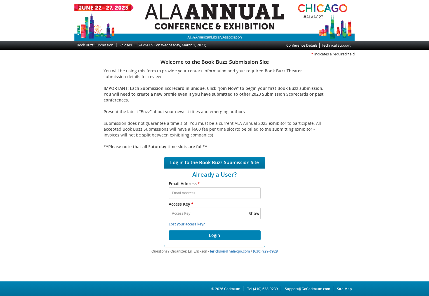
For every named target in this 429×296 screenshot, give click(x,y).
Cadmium (232, 288)
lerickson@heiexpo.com (230, 251)
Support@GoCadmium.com (309, 288)
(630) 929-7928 (265, 251)
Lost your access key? (187, 224)
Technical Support (335, 45)
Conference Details (302, 45)
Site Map (344, 288)
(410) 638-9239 (265, 288)
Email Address (184, 183)
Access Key (181, 204)
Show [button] (254, 213)
